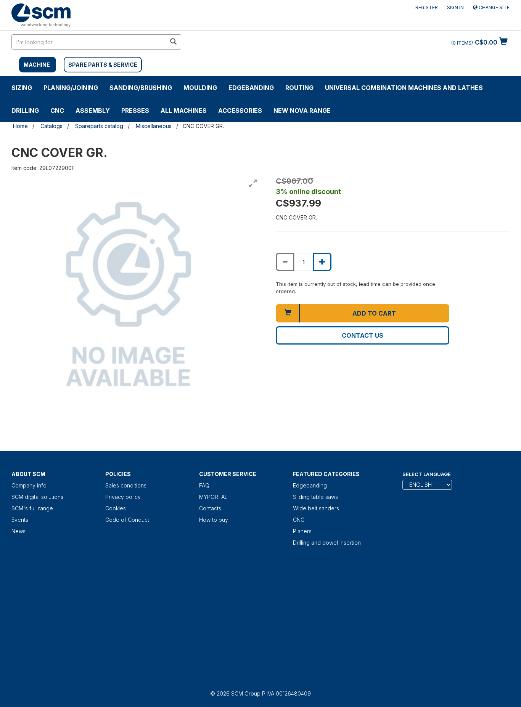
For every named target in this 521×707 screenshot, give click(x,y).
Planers (302, 531)
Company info (29, 485)
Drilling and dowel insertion (327, 542)
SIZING (21, 87)
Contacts (210, 508)
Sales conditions (125, 485)
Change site (494, 7)
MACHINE (37, 64)
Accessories (240, 110)
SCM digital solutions (37, 497)
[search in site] (173, 42)
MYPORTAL (213, 497)
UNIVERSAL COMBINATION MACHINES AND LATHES (404, 87)
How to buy (213, 519)
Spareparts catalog (99, 126)
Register (426, 7)
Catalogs (51, 126)
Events (19, 519)
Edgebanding (251, 87)
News (18, 531)
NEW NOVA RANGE (302, 110)
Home (20, 126)
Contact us (362, 335)
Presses (135, 110)
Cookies (115, 508)
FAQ (204, 485)
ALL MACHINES (184, 110)
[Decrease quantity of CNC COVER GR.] (285, 262)
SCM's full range (32, 508)
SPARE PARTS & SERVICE (102, 64)
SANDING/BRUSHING (140, 87)
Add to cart (374, 313)
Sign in (455, 7)
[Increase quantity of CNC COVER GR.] (322, 262)
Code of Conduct (127, 519)
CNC (57, 110)
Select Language (426, 474)
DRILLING (25, 110)
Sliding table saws (315, 497)
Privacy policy (123, 497)
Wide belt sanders (316, 508)
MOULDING (200, 87)
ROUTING (299, 87)
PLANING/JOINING (70, 87)
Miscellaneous (154, 126)
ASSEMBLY (93, 110)
